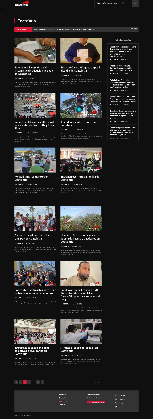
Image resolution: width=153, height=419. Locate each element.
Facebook (122, 395)
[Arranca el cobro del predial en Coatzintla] (81, 331)
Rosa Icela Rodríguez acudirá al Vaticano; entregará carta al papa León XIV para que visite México (123, 114)
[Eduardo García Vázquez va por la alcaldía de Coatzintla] (81, 50)
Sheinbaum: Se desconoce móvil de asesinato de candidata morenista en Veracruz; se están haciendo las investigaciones (123, 51)
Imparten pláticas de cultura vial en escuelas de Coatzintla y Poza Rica (34, 125)
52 (38, 382)
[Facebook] (116, 395)
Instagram (122, 399)
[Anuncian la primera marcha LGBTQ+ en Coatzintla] (35, 218)
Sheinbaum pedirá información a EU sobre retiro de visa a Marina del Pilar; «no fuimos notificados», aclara (122, 131)
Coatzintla (18, 78)
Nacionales (114, 59)
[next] (135, 29)
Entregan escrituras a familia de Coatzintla (79, 178)
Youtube (121, 407)
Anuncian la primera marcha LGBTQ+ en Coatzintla (31, 237)
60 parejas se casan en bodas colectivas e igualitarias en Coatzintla (31, 351)
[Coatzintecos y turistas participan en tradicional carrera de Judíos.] (35, 273)
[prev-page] (16, 382)
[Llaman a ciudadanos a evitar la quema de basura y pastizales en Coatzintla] (81, 218)
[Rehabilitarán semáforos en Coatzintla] (35, 160)
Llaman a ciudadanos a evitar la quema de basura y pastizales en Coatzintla (80, 238)
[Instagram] (116, 399)
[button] (123, 3)
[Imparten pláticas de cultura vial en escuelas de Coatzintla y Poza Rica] (35, 105)
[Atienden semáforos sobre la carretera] (81, 105)
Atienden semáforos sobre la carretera (78, 123)
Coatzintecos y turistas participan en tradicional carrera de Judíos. (35, 291)
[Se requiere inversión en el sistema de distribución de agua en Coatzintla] (35, 50)
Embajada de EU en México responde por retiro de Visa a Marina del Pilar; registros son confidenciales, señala (122, 83)
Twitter (121, 403)
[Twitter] (116, 403)
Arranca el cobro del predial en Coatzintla (79, 349)
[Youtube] (116, 407)
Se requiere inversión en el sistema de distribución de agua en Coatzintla (33, 70)
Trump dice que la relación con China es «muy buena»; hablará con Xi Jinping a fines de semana (123, 99)
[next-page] (42, 382)
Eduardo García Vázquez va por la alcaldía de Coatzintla (80, 69)
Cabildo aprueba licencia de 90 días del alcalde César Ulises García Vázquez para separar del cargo (80, 294)
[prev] (132, 29)
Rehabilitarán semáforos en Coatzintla (31, 178)
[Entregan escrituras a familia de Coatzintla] (81, 160)
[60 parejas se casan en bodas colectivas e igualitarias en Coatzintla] (35, 331)
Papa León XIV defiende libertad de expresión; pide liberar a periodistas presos (64, 29)
